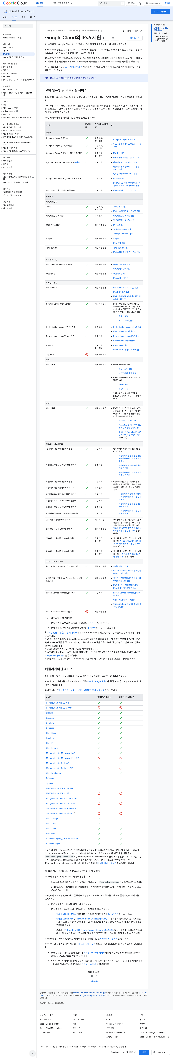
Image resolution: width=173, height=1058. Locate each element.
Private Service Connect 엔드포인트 (92, 918)
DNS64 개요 (123, 384)
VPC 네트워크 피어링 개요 (123, 216)
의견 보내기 (134, 38)
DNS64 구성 (123, 389)
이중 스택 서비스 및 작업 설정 (124, 190)
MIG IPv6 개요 (118, 153)
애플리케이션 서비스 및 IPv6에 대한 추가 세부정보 (81, 690)
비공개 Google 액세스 (97, 681)
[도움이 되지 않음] (141, 31)
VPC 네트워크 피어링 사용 (123, 220)
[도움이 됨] (136, 31)
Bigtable (49, 713)
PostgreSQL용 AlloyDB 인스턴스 (59, 708)
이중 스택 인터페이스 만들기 (124, 600)
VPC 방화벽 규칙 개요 (121, 269)
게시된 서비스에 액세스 (94, 952)
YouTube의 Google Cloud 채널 (152, 1032)
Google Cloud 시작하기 (115, 1024)
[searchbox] (18, 26)
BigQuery (50, 718)
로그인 (167, 3)
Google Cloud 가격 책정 (49, 1024)
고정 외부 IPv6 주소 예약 (123, 234)
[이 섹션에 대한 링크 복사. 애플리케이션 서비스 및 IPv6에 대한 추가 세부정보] (103, 871)
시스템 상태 (77, 1032)
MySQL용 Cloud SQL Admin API (59, 788)
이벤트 (142, 1024)
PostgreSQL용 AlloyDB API (57, 703)
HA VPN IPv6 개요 (120, 345)
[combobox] (111, 3)
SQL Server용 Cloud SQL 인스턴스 (60, 813)
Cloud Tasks (51, 823)
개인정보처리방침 (59, 1047)
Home (47, 31)
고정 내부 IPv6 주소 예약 (123, 229)
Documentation (59, 31)
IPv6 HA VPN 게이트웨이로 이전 (126, 350)
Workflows (50, 834)
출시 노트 (76, 1028)
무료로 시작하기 (160, 11)
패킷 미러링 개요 (119, 274)
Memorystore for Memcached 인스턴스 (62, 758)
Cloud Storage (52, 819)
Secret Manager (53, 844)
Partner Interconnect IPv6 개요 (126, 336)
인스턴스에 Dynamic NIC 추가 (125, 174)
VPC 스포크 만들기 (126, 321)
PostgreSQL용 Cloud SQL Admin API (61, 798)
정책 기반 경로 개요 (121, 248)
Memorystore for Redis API (57, 763)
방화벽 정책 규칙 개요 (121, 264)
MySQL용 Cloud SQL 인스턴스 (58, 793)
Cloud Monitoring (53, 773)
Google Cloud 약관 (88, 1047)
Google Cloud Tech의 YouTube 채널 (154, 1037)
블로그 (142, 1019)
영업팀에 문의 (45, 1032)
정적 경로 (117, 239)
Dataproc (50, 728)
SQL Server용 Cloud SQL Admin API (61, 808)
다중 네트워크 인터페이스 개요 (125, 162)
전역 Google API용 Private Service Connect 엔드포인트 (88, 930)
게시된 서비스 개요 (120, 566)
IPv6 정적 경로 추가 (121, 243)
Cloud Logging (52, 748)
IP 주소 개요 (118, 225)
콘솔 (133, 3)
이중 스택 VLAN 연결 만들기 (124, 331)
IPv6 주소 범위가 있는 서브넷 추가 (126, 211)
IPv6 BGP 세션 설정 (121, 292)
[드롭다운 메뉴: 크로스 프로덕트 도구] (72, 3)
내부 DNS (91, 628)
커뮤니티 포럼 (78, 1019)
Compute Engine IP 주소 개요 (125, 140)
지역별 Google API (64, 918)
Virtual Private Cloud (21, 11)
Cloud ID (49, 743)
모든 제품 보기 (45, 1019)
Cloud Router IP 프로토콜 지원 (125, 288)
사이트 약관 (73, 1047)
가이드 (14, 17)
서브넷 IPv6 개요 (120, 207)
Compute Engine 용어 (55, 655)
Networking (73, 31)
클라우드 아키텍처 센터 (115, 1032)
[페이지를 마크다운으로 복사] (112, 38)
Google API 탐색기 (109, 938)
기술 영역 (40, 3)
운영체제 (92, 623)
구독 (144, 1052)
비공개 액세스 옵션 (87, 944)
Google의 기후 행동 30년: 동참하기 (112, 1047)
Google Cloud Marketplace (51, 1028)
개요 (5, 17)
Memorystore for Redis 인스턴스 (59, 768)
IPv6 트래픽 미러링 (120, 278)
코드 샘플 (110, 1028)
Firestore (50, 738)
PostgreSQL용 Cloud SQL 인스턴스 (60, 803)
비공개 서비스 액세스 (107, 863)
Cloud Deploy (51, 733)
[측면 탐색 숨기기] (32, 1053)
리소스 (32, 17)
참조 (23, 17)
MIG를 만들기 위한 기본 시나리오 (126, 157)
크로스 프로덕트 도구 (60, 3)
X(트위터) (143, 1028)
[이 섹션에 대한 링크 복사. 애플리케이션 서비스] (75, 669)
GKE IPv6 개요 (119, 179)
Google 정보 (44, 1047)
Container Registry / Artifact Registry (62, 839)
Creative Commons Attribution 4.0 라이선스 (89, 993)
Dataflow (50, 723)
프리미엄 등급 (69, 78)
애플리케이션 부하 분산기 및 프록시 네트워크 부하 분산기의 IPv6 (130, 458)
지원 (74, 1024)
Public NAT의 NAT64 (127, 421)
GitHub (109, 1019)
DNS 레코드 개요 (125, 369)
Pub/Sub (50, 778)
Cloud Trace (51, 828)
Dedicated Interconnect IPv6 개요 (127, 327)
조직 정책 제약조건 (73, 67)
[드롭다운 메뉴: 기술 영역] (47, 3)
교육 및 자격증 (112, 1037)
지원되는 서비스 (89, 964)
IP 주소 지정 (123, 316)
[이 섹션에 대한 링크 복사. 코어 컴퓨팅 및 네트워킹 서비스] (89, 90)
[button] (17, 67)
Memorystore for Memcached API (60, 753)
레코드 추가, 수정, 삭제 (128, 373)
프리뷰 (77, 162)
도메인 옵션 (113, 914)
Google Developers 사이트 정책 (92, 995)
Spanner (50, 783)
